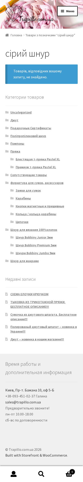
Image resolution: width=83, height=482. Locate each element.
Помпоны (17, 143)
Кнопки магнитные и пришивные (40, 206)
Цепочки (22, 222)
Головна (16, 35)
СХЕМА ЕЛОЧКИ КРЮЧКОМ (29, 294)
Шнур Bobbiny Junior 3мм (34, 237)
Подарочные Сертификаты (30, 128)
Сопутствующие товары (28, 175)
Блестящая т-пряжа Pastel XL (38, 159)
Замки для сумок (28, 190)
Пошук (41, 474)
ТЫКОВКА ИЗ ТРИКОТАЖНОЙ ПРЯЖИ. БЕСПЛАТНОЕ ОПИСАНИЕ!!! (37, 304)
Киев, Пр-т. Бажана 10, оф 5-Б (29, 390)
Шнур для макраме (24, 261)
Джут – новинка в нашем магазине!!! (37, 339)
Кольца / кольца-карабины (36, 214)
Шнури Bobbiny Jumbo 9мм (35, 253)
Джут (14, 120)
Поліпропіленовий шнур (28, 136)
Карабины (23, 198)
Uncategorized (21, 112)
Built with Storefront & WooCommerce (36, 455)
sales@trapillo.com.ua (23, 402)
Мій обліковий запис (14, 474)
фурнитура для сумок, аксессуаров (36, 183)
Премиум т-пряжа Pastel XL (36, 167)
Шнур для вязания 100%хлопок (33, 230)
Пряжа (15, 151)
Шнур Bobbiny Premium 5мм (36, 245)
